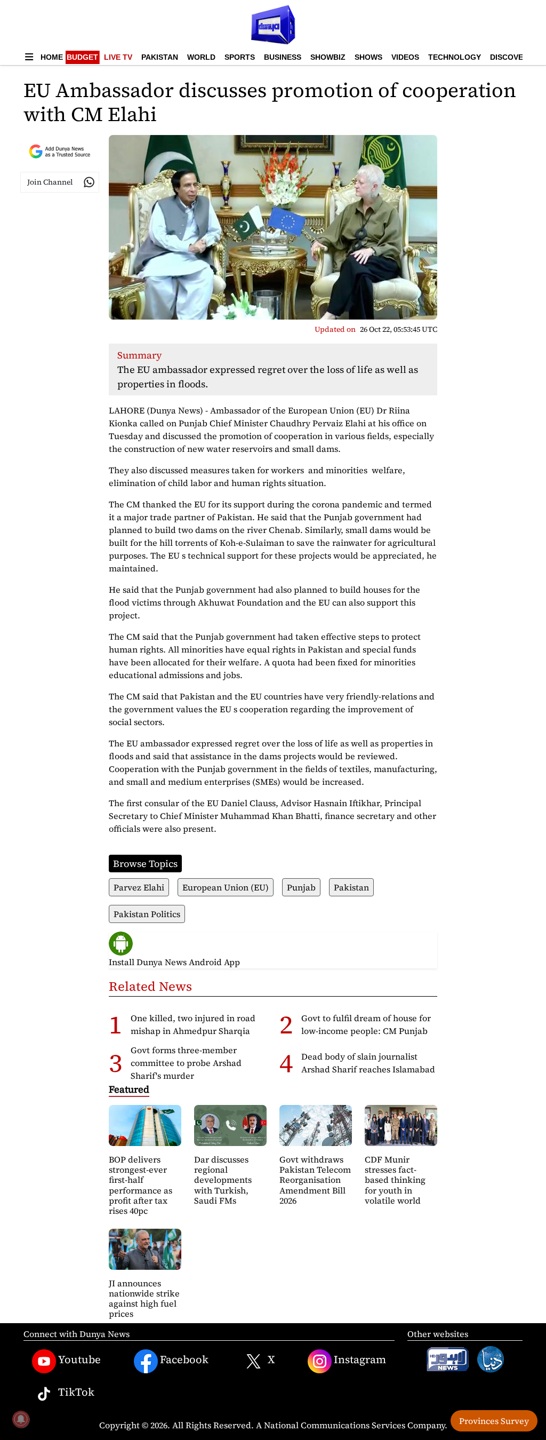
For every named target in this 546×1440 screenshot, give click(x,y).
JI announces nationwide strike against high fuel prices (144, 1298)
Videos (405, 57)
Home (52, 57)
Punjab (301, 887)
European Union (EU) (225, 887)
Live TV (118, 57)
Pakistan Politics (147, 914)
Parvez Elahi (139, 887)
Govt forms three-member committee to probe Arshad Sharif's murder (186, 1062)
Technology (454, 57)
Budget (82, 57)
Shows (368, 57)
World (201, 57)
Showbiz (328, 57)
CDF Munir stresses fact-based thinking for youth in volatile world (395, 1179)
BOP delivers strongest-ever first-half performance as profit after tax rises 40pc (140, 1184)
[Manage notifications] (20, 1419)
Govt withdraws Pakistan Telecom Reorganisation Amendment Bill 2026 (315, 1179)
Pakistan (159, 57)
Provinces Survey (494, 1421)
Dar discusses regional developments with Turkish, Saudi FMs (223, 1179)
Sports (239, 57)
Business (282, 57)
